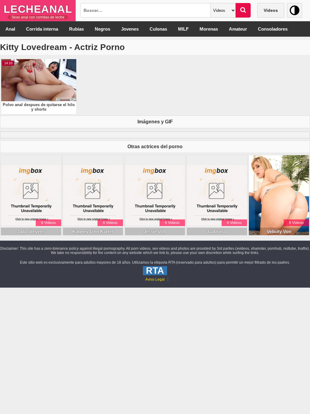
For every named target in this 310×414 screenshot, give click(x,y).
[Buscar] (243, 10)
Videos (271, 10)
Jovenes (130, 29)
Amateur (238, 29)
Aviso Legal (155, 279)
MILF (183, 29)
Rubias (76, 29)
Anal (10, 29)
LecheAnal (38, 9)
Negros (102, 29)
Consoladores (273, 29)
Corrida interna (42, 29)
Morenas (209, 29)
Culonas (158, 29)
